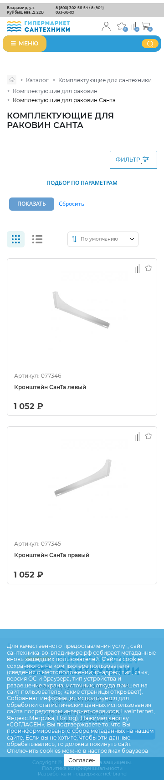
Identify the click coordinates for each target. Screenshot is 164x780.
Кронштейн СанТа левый (50, 387)
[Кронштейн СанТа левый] (82, 312)
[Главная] (11, 79)
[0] (134, 25)
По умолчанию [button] (99, 239)
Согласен (82, 760)
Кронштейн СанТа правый (51, 555)
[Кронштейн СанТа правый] (82, 480)
